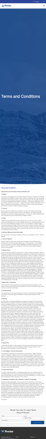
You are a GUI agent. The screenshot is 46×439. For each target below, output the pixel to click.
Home (17, 437)
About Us (32, 437)
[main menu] (44, 6)
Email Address (4, 420)
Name (3, 416)
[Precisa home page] (6, 6)
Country (25, 416)
